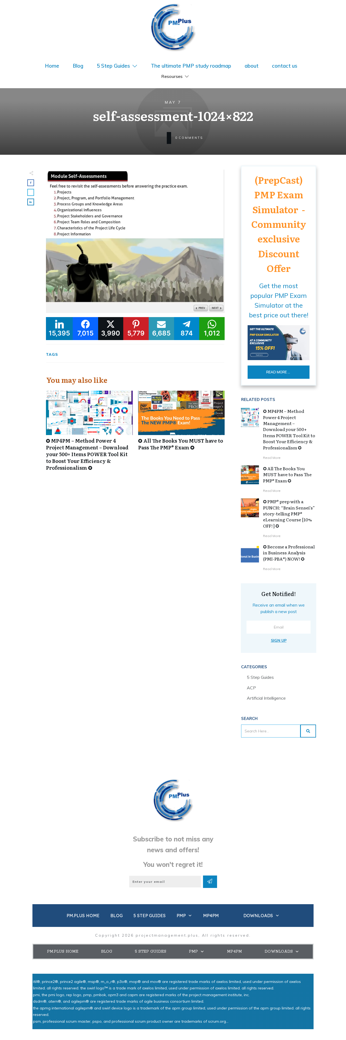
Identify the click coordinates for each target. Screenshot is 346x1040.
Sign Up (279, 640)
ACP (251, 687)
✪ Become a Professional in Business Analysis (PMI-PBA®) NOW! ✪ (289, 552)
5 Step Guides (260, 677)
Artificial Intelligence (266, 698)
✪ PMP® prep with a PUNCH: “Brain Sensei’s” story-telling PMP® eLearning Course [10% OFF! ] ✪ (289, 513)
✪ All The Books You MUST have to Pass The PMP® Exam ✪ (181, 434)
